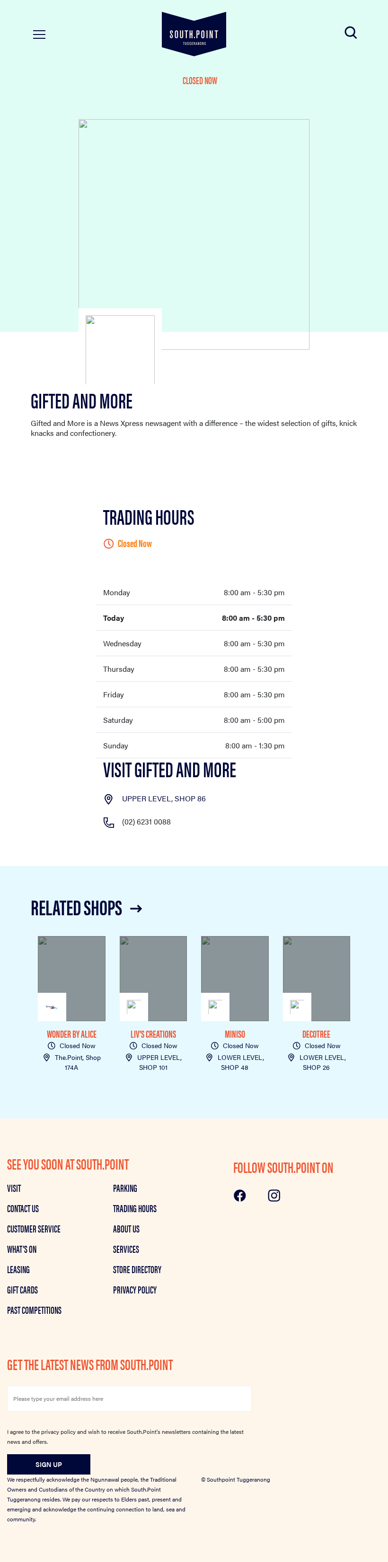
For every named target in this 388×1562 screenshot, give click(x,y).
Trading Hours (135, 1208)
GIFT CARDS (22, 1289)
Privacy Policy (135, 1289)
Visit (14, 1187)
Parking (125, 1187)
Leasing (18, 1269)
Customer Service (34, 1228)
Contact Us (23, 1208)
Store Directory (137, 1269)
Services (126, 1248)
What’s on (21, 1248)
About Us (126, 1228)
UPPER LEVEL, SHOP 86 (164, 798)
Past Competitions (34, 1309)
